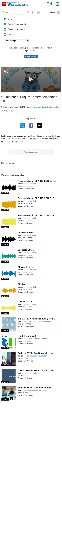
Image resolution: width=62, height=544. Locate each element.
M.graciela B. (32, 184)
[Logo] (6, 71)
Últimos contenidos (16, 29)
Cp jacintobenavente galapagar (39, 321)
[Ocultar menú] (55, 13)
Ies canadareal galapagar (37, 356)
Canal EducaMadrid (17, 24)
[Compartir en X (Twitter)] (22, 125)
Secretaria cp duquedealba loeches (44, 107)
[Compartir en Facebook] (31, 125)
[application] (31, 79)
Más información (31, 152)
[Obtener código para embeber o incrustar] (39, 125)
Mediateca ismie (33, 373)
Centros (11, 34)
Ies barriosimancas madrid (37, 339)
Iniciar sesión (30, 56)
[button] (31, 79)
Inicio (10, 19)
